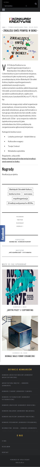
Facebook (20, 216)
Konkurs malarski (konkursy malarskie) (18, 411)
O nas (4, 441)
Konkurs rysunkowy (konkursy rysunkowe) (19, 422)
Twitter (20, 219)
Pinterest (20, 223)
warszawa (28, 194)
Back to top (19, 462)
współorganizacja (20, 198)
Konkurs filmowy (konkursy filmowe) (17, 391)
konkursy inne (14, 194)
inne (4, 27)
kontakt (5, 452)
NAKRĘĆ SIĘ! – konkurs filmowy (20, 240)
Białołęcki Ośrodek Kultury (20, 189)
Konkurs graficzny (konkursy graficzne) (18, 405)
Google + (20, 226)
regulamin (6, 446)
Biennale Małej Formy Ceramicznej (20, 356)
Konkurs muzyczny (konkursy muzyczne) (18, 416)
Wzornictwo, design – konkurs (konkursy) (19, 428)
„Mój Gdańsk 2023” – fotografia (20, 251)
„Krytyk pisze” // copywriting (20, 310)
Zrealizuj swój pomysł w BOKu (20, 203)
